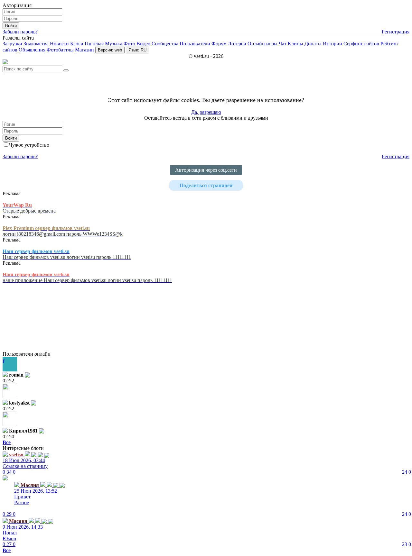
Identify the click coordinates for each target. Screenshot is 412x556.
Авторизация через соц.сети (206, 170)
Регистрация (395, 31)
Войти (11, 25)
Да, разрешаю (206, 112)
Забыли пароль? (20, 31)
